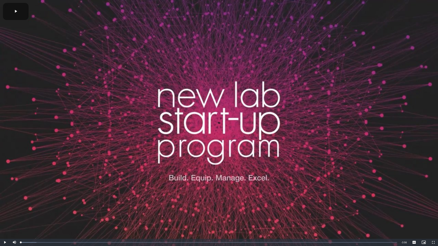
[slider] (209, 242)
